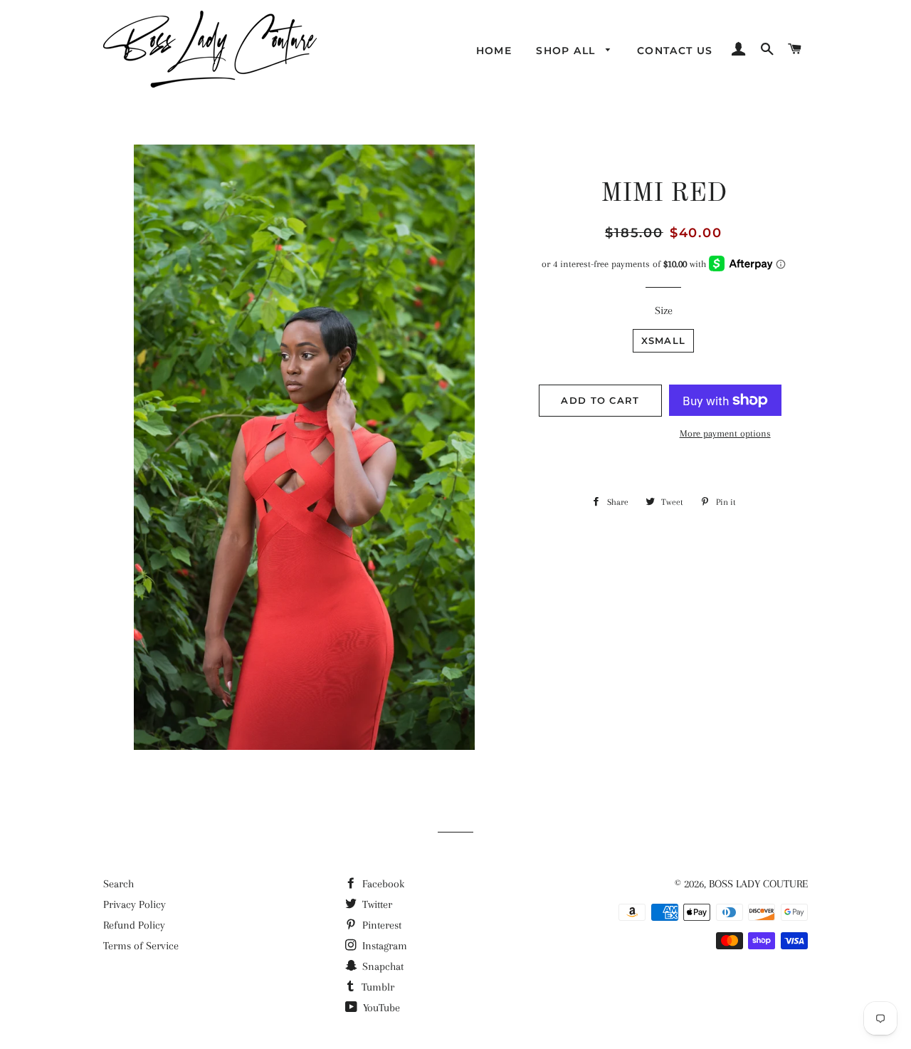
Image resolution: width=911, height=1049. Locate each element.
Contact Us (675, 50)
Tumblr (376, 987)
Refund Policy (134, 925)
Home (494, 50)
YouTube (380, 1007)
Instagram (383, 945)
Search (118, 883)
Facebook (381, 883)
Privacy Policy (134, 904)
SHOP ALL (567, 50)
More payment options (725, 433)
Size (664, 310)
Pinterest (380, 925)
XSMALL (663, 340)
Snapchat (381, 966)
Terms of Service (141, 945)
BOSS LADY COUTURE (758, 883)
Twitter (375, 904)
